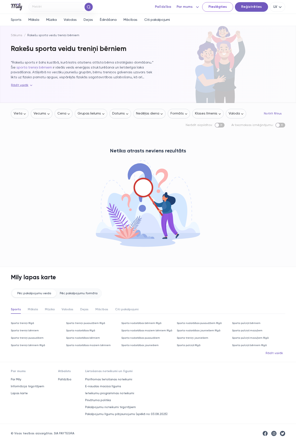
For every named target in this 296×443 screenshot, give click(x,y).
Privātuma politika (98, 400)
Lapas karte (19, 393)
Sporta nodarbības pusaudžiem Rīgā (199, 323)
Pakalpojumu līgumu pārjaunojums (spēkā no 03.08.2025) (126, 414)
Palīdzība (64, 379)
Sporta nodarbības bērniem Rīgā (141, 323)
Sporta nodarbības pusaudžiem (140, 338)
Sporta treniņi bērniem (25, 330)
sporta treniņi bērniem (34, 67)
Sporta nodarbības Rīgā (80, 330)
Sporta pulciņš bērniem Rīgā (249, 345)
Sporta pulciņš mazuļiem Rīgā (250, 338)
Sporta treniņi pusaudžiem (27, 338)
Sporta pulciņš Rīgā (188, 345)
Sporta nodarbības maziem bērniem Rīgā (146, 330)
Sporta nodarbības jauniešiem (140, 345)
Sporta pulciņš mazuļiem (247, 330)
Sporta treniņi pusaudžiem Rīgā (85, 323)
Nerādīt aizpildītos (199, 125)
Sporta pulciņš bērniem (246, 323)
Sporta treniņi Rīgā (22, 323)
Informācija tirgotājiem (27, 386)
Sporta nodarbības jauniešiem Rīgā (198, 330)
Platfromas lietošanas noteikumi (108, 379)
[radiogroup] (56, 293)
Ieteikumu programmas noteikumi (109, 393)
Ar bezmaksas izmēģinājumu (252, 125)
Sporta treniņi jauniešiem (192, 338)
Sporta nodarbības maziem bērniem (88, 345)
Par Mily (16, 379)
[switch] (219, 125)
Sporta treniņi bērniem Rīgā (28, 345)
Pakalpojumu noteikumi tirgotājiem (110, 407)
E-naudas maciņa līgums (103, 386)
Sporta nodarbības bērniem (83, 338)
